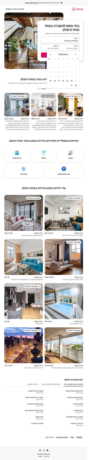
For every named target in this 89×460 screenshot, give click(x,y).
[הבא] (38, 88)
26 (63, 81)
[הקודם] (49, 88)
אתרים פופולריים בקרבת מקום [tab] (51, 384)
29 (50, 81)
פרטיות (46, 456)
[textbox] (70, 48)
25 (67, 81)
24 (72, 81)
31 (71, 85)
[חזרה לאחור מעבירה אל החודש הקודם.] (75, 54)
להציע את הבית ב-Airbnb (15, 9)
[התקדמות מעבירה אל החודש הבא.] (50, 54)
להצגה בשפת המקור (31, 3)
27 (59, 81)
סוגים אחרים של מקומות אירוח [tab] (73, 384)
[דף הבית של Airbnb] (77, 9)
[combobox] (60, 40)
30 (76, 85)
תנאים (40, 456)
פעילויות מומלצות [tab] (32, 384)
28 (55, 81)
